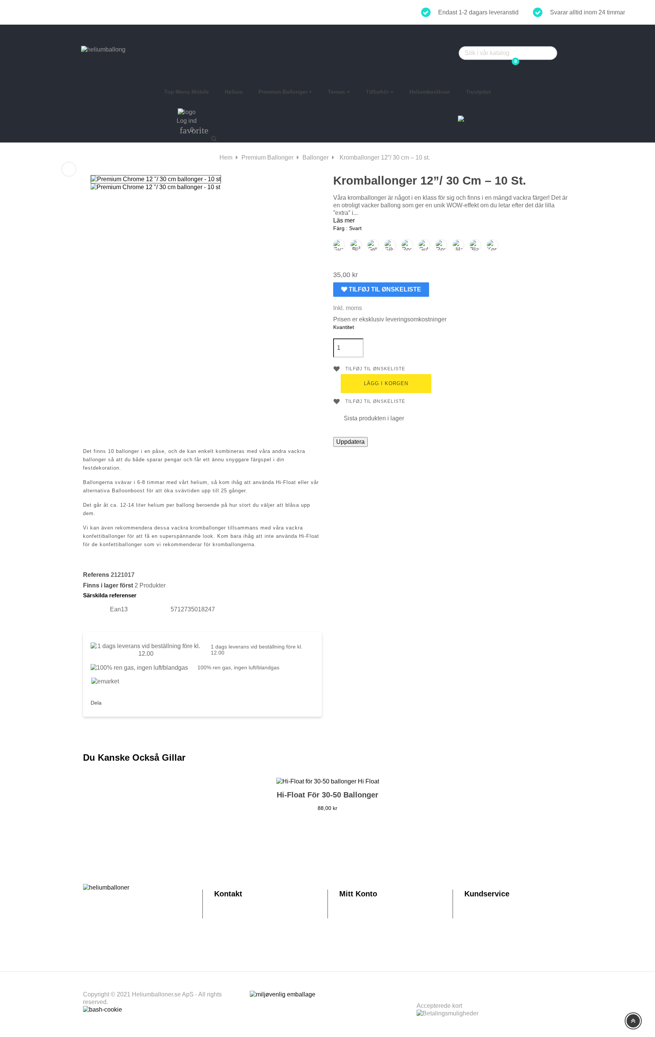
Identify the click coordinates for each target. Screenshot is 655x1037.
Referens (96, 575)
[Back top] (633, 1021)
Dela (113, 701)
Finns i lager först (108, 585)
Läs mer (344, 220)
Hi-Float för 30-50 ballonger (327, 795)
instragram (130, 701)
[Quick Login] (506, 42)
